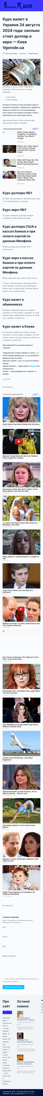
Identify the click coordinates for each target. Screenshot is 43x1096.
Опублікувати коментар (13, 987)
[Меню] (39, 6)
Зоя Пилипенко (22, 1022)
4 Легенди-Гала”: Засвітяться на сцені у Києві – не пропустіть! (24, 1042)
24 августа (14, 87)
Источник (6, 379)
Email (5, 937)
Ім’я (4, 927)
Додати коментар (9, 956)
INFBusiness (29, 1094)
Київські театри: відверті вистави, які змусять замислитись (25, 1064)
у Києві (32, 366)
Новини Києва (33, 53)
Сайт (4, 946)
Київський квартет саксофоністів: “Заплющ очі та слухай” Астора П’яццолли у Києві (25, 1020)
